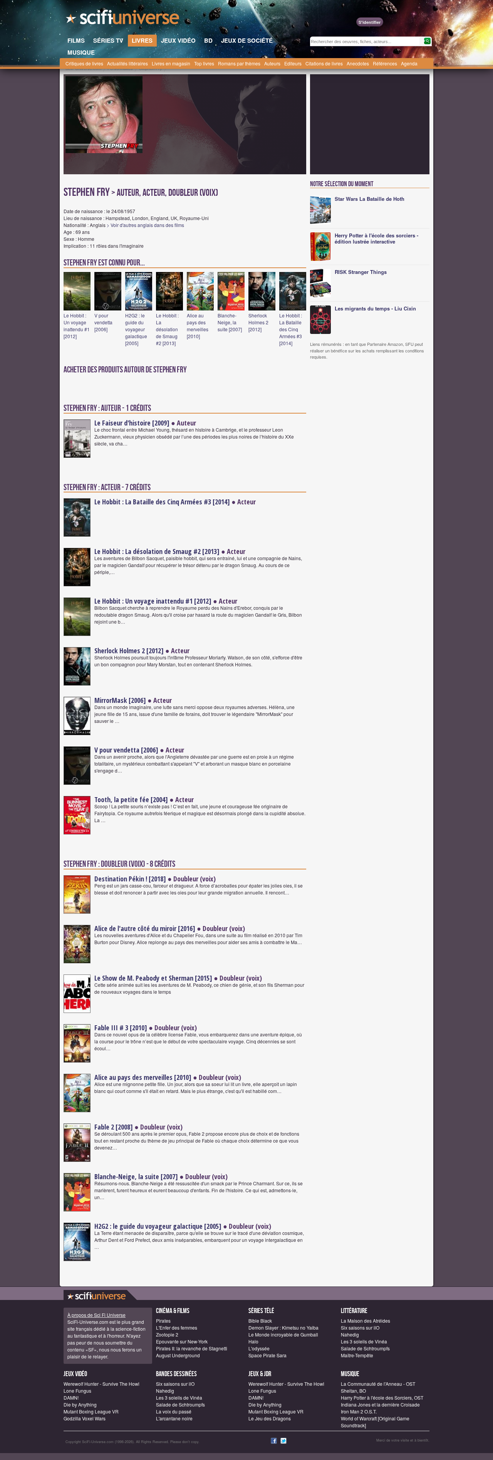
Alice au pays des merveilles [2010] (197, 325)
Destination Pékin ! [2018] (130, 878)
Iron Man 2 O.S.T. (359, 1411)
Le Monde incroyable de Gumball (283, 1334)
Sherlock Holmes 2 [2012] (258, 322)
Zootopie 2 (167, 1334)
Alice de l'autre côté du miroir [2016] (144, 928)
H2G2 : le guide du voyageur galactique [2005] (136, 329)
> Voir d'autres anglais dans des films (145, 225)
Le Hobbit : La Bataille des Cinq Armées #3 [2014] (290, 329)
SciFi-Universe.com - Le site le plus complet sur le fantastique (123, 19)
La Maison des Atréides (365, 1320)
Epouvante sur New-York (182, 1341)
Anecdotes (358, 63)
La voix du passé (173, 1411)
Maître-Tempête (357, 1355)
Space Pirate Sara (267, 1355)
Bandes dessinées (176, 1374)
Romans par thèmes (239, 63)
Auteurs (272, 63)
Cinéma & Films (172, 1311)
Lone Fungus (77, 1390)
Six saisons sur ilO (360, 1327)
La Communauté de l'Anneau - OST (378, 1383)
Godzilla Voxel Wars (85, 1418)
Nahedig (350, 1334)
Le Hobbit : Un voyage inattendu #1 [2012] (77, 325)
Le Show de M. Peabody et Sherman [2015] (153, 978)
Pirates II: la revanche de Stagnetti (191, 1348)
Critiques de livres (84, 63)
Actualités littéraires (127, 63)
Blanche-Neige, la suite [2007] (230, 322)
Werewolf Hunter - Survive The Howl (101, 1383)
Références (385, 63)
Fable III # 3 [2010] (120, 1027)
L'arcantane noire (174, 1418)
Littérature (354, 1311)
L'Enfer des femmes (176, 1327)
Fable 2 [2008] (113, 1126)
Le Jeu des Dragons (269, 1418)
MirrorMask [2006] (120, 700)
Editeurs (293, 63)
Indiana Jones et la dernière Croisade (380, 1404)
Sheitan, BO (353, 1390)
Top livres (204, 63)
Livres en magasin (171, 63)
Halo (253, 1341)
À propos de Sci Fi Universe (96, 1314)
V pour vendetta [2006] (103, 322)
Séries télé (261, 1311)
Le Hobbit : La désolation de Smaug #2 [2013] (167, 329)
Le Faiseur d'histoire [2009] (131, 422)
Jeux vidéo (75, 1374)
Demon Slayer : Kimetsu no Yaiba (283, 1327)
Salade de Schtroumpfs (365, 1348)
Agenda (409, 63)
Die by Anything (80, 1404)
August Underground (178, 1355)
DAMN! (71, 1397)
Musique (350, 1374)
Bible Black (260, 1320)
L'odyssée (259, 1348)
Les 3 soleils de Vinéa (364, 1341)
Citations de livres (324, 63)
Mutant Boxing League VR (91, 1411)
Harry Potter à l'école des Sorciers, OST (382, 1397)
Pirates (163, 1320)
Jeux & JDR (259, 1374)
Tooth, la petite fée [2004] (131, 799)
